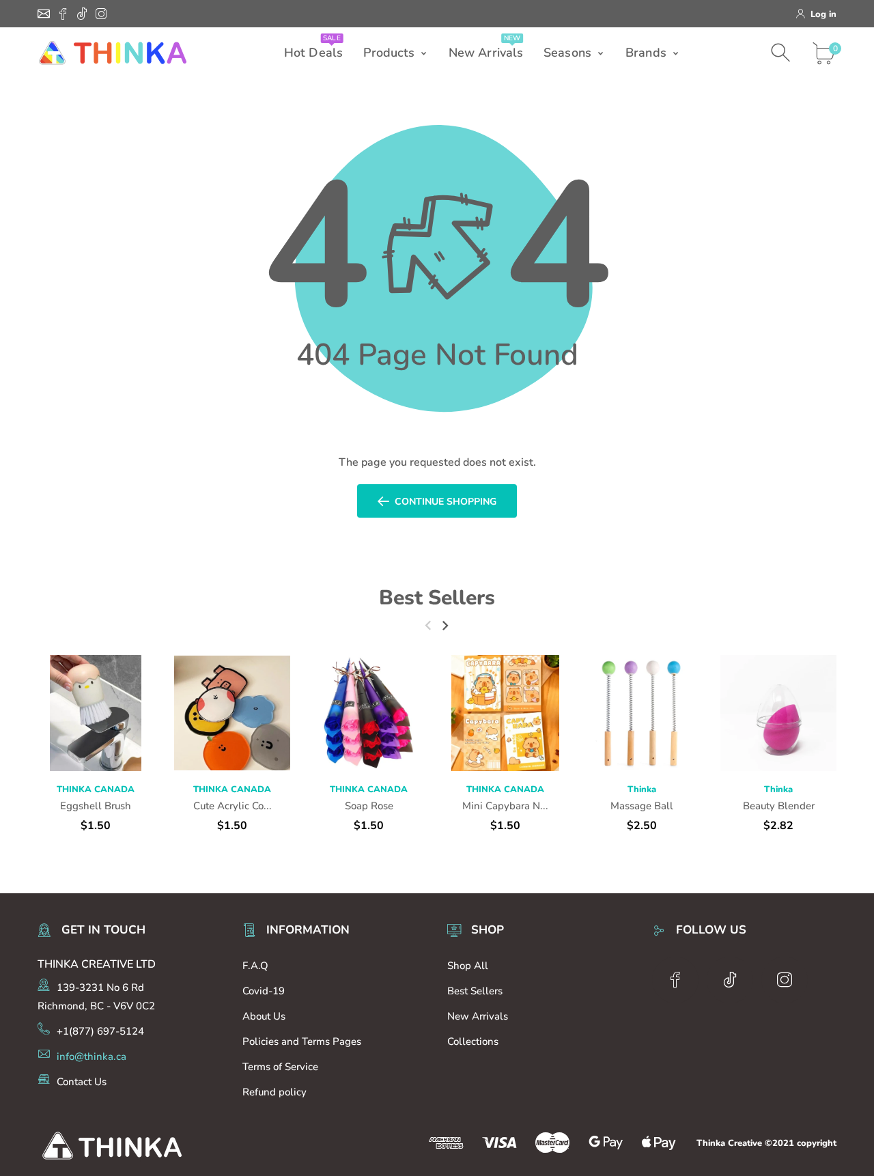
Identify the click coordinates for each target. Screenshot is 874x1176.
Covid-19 (263, 991)
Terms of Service (280, 1067)
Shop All (467, 965)
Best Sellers (437, 598)
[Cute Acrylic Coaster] (232, 713)
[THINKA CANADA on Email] (43, 14)
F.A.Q (255, 965)
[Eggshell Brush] (96, 713)
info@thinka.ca (91, 1056)
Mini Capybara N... (505, 806)
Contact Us (82, 1082)
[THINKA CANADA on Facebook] (62, 14)
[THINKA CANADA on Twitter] (81, 14)
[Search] (782, 53)
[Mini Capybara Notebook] (505, 713)
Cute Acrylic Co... (232, 806)
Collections (472, 1041)
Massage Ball (641, 806)
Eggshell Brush (95, 806)
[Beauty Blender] (778, 713)
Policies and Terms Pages (301, 1041)
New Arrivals (477, 1016)
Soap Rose (369, 806)
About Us (263, 1016)
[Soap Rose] (369, 713)
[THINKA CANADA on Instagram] (101, 14)
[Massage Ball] (642, 713)
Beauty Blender (779, 806)
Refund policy (274, 1092)
